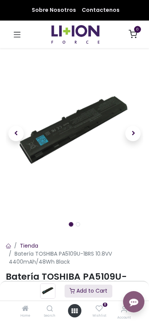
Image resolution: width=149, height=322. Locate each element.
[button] (16, 133)
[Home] (25, 309)
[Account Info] (124, 309)
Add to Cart (91, 291)
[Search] (49, 309)
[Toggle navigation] (17, 34)
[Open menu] (74, 311)
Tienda (29, 246)
